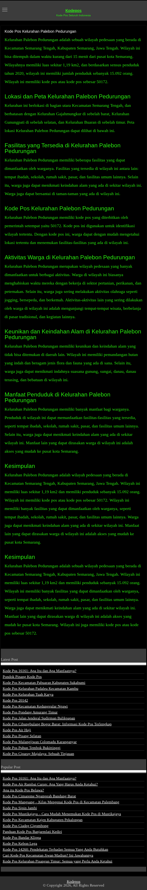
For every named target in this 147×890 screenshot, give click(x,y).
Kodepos (73, 10)
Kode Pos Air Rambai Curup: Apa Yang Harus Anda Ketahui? (50, 784)
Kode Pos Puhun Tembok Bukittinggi (31, 748)
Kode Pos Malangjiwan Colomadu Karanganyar (40, 742)
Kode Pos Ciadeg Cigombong (25, 826)
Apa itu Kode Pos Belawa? (23, 790)
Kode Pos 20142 (15, 700)
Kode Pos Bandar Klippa (22, 837)
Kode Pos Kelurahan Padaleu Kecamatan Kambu (40, 688)
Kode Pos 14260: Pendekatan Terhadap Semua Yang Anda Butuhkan (55, 849)
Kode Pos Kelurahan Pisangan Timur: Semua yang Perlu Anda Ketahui (57, 861)
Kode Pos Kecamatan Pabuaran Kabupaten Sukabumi (44, 682)
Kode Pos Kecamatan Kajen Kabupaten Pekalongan (42, 820)
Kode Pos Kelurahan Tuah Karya (28, 694)
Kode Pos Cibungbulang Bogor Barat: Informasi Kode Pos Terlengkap (57, 724)
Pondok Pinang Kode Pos (22, 676)
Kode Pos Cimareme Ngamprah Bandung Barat (39, 796)
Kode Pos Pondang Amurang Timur (30, 712)
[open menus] (5, 10)
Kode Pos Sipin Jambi (20, 808)
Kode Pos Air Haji (17, 730)
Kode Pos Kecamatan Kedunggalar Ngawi (35, 706)
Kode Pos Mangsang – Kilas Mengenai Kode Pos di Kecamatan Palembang (61, 802)
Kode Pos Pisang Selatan (22, 736)
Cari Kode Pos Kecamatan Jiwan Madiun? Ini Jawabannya (48, 855)
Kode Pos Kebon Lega (20, 843)
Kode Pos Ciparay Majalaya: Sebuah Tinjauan (38, 753)
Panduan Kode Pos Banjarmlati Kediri (32, 831)
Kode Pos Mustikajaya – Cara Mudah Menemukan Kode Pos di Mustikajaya (62, 814)
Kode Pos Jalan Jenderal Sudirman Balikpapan (39, 718)
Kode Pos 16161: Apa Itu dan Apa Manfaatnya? (39, 671)
